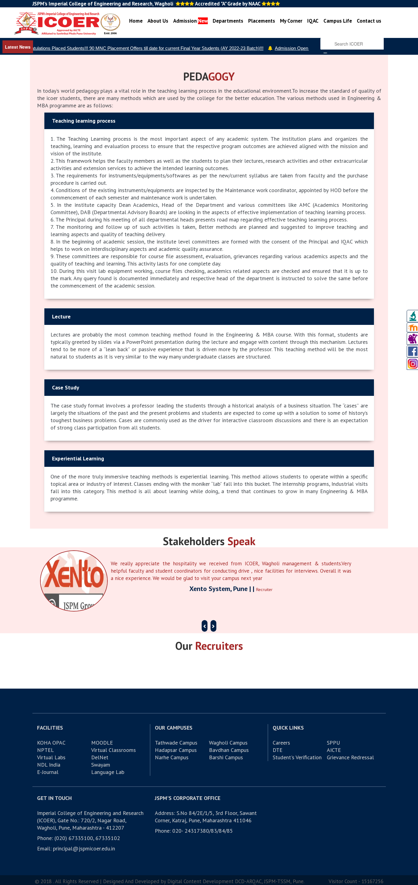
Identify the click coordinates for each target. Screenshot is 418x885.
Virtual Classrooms (113, 749)
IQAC (313, 20)
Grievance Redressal (350, 757)
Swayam (100, 764)
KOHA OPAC (51, 742)
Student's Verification (297, 757)
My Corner (291, 20)
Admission (190, 20)
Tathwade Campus (176, 742)
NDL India (48, 764)
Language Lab (107, 771)
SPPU (333, 742)
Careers (281, 742)
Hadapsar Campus (176, 749)
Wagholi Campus (228, 742)
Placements (261, 20)
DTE (277, 749)
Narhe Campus (171, 757)
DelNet (99, 757)
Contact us (369, 20)
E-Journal (47, 771)
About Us (157, 20)
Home (136, 20)
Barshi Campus (226, 757)
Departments (228, 20)
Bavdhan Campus (229, 749)
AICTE (334, 749)
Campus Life (337, 20)
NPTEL (45, 749)
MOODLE (102, 742)
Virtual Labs (51, 757)
